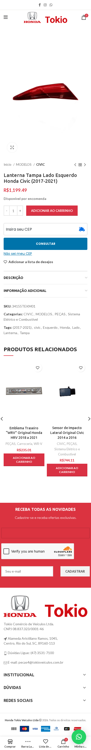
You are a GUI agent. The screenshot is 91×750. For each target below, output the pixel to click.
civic (37, 327)
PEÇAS (60, 314)
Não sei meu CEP (18, 253)
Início (8, 164)
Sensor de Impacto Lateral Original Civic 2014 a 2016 (67, 432)
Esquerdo (50, 327)
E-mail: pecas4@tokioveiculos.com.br (35, 662)
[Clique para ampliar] (12, 147)
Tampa (25, 333)
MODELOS (24, 164)
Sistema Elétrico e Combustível (67, 451)
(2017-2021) (22, 327)
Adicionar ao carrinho (52, 211)
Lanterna (10, 333)
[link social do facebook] (39, 5)
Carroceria (24, 444)
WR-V (38, 444)
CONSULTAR (45, 244)
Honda (65, 327)
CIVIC (40, 164)
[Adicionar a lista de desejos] (37, 367)
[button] (24, 459)
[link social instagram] (45, 5)
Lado (76, 327)
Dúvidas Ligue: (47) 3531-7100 (30, 653)
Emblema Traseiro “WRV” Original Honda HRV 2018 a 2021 (24, 433)
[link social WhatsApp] (51, 5)
